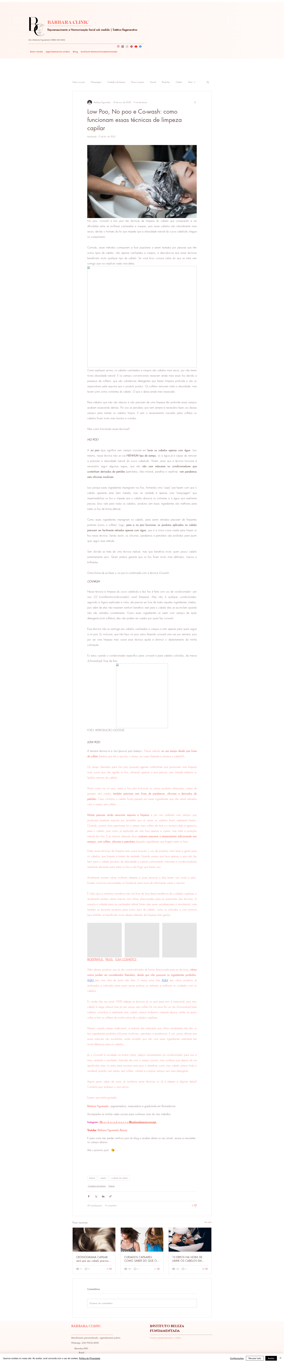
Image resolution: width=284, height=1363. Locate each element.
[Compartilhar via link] (110, 1196)
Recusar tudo (254, 1358)
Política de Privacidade (89, 1358)
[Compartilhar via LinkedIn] (103, 1196)
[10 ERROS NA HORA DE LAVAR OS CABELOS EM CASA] (190, 1240)
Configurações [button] (237, 1358)
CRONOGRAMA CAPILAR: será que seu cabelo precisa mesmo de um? (92, 1258)
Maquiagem (96, 82)
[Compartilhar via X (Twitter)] (96, 1196)
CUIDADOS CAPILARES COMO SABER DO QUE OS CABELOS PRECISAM (141, 1258)
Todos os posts (78, 82)
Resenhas (166, 82)
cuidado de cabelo (119, 1178)
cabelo (103, 1178)
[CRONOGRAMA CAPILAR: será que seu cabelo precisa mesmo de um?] (94, 1240)
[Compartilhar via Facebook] (88, 1196)
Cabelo (179, 82)
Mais (190, 82)
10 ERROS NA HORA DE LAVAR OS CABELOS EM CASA (187, 1258)
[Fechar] (280, 1358)
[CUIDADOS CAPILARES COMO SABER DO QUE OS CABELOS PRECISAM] (142, 1240)
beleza (92, 1178)
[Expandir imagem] (104, 940)
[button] (207, 82)
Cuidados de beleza (116, 82)
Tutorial (153, 82)
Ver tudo (208, 1222)
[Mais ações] (195, 102)
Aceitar (271, 1358)
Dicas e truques (137, 82)
